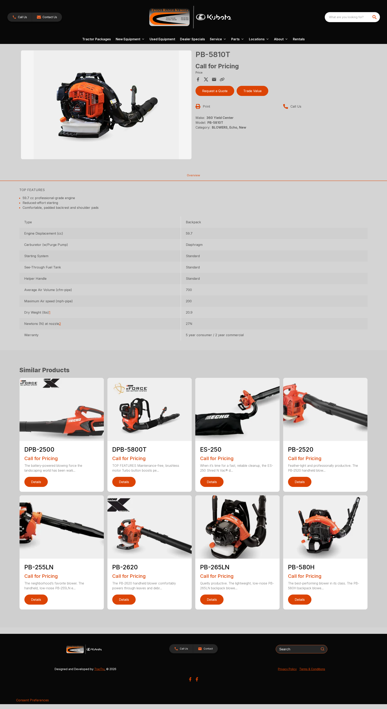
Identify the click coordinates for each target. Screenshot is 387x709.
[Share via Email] (214, 79)
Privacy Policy (287, 669)
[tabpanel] (106, 105)
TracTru (99, 669)
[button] (19, 17)
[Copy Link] (222, 79)
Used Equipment (162, 39)
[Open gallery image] (106, 104)
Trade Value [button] (252, 91)
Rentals (299, 39)
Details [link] (36, 482)
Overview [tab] (193, 175)
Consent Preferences (32, 700)
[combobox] (352, 17)
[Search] (322, 649)
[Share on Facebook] (198, 79)
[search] (375, 17)
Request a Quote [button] (215, 91)
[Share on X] (206, 79)
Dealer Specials (192, 39)
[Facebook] (190, 679)
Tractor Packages (96, 39)
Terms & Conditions (312, 669)
